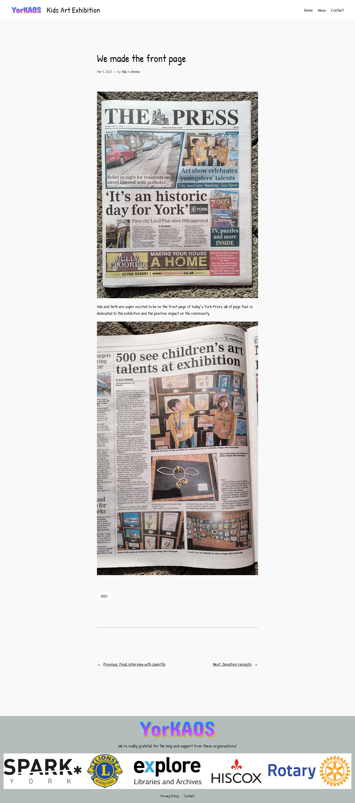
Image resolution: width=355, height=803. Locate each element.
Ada (124, 71)
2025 (104, 596)
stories (135, 71)
